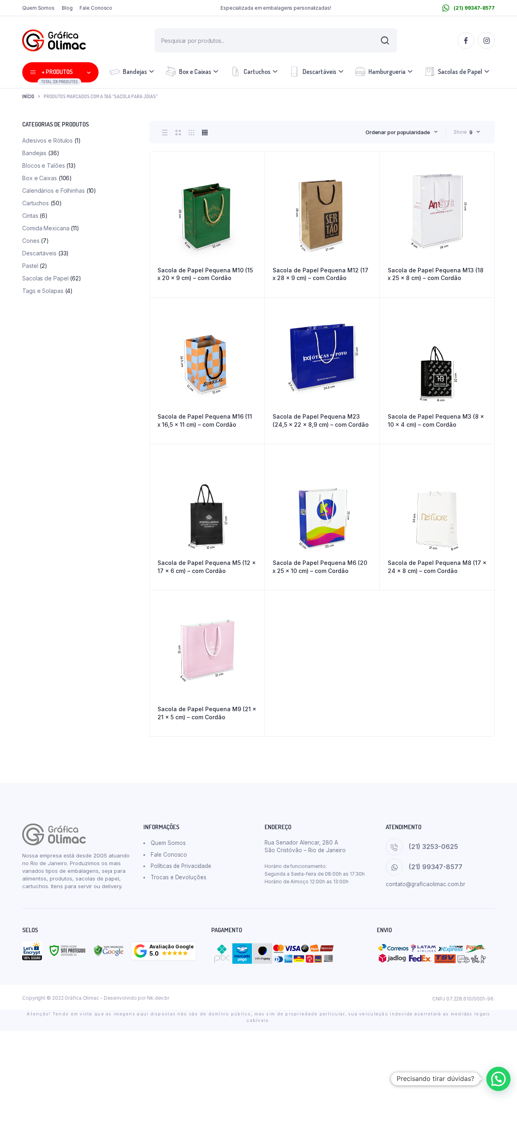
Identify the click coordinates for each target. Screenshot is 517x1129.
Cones (31, 240)
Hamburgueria (387, 71)
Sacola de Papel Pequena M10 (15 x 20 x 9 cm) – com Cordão (205, 274)
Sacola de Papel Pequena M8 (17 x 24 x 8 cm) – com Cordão (437, 566)
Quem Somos (38, 8)
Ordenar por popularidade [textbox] (398, 132)
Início (28, 96)
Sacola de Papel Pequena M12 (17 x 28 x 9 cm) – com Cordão (320, 274)
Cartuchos (257, 71)
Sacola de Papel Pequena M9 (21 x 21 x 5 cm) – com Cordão (207, 713)
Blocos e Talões (43, 165)
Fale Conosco (96, 8)
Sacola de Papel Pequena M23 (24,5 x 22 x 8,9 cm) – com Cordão (321, 420)
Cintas (30, 215)
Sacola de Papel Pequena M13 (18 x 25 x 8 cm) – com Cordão (435, 274)
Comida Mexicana (45, 228)
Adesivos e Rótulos (47, 140)
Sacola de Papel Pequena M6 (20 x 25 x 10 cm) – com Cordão (320, 566)
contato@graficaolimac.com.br (425, 884)
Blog (67, 8)
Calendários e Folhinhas (53, 190)
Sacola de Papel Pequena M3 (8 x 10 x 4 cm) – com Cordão (436, 420)
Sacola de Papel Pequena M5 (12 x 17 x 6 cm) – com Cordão (207, 566)
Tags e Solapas (42, 290)
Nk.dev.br (158, 998)
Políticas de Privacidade (181, 866)
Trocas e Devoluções (178, 877)
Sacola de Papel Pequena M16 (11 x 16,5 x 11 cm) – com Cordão (205, 420)
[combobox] (401, 132)
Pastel (30, 265)
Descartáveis (319, 71)
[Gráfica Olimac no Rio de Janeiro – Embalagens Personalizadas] (54, 40)
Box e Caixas (195, 71)
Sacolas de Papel (460, 71)
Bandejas (135, 71)
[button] (163, 951)
